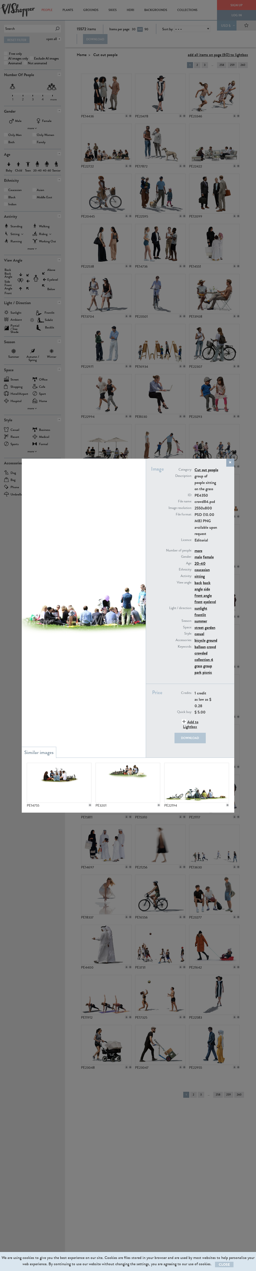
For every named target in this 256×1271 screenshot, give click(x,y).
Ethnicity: (185, 569)
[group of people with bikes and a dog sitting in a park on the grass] (196, 783)
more (198, 551)
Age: (189, 563)
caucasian (202, 570)
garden (210, 627)
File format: (184, 514)
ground (211, 640)
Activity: (186, 576)
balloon (200, 647)
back (198, 583)
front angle (203, 595)
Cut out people (206, 470)
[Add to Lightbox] (90, 805)
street (199, 627)
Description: (183, 475)
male (198, 557)
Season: (187, 620)
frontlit (200, 615)
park (198, 672)
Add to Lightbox (190, 724)
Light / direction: (180, 608)
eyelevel (210, 602)
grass (198, 666)
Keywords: (185, 646)
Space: (187, 627)
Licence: (186, 539)
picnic (207, 672)
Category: (185, 469)
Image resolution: (180, 507)
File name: (185, 501)
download (190, 738)
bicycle (200, 640)
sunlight (200, 608)
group (207, 666)
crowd (211, 647)
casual (199, 634)
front (198, 602)
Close (224, 1264)
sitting (199, 576)
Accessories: (184, 640)
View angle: (184, 582)
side (207, 589)
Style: (188, 633)
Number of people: (179, 550)
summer (200, 621)
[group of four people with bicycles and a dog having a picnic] (128, 783)
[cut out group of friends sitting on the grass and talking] (59, 783)
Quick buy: (184, 711)
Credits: (186, 692)
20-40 (200, 563)
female (208, 557)
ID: (190, 495)
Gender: (186, 556)
